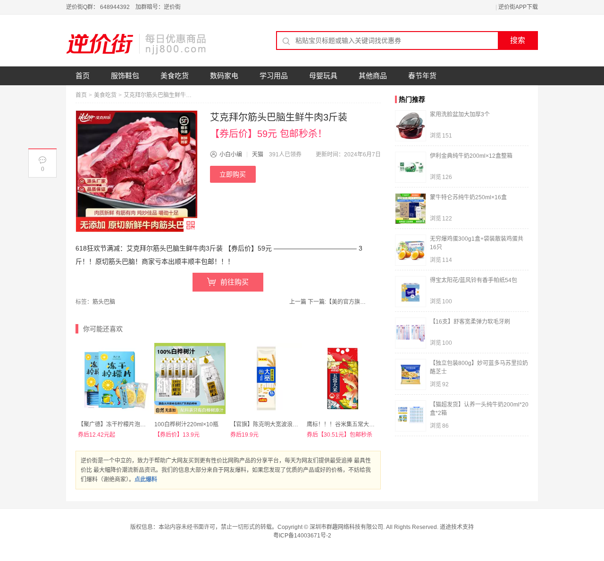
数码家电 (224, 76)
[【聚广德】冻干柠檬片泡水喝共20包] (114, 379)
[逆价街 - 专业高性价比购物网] (137, 44)
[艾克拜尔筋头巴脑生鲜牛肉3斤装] (137, 171)
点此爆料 (145, 479)
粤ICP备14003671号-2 (302, 535)
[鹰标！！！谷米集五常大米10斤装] (342, 379)
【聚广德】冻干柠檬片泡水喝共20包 (123, 424)
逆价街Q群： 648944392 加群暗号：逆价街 (123, 7)
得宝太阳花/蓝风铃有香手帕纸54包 (473, 280)
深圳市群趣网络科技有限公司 (346, 527)
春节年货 (422, 76)
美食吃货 (174, 76)
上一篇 (297, 302)
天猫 (257, 154)
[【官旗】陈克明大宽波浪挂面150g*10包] (266, 379)
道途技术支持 (457, 527)
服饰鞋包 (125, 76)
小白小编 (230, 154)
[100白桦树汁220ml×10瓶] (190, 379)
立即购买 (232, 174)
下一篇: (338, 302)
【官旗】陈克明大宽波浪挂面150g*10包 (281, 424)
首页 (83, 76)
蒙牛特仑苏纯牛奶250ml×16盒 (468, 197)
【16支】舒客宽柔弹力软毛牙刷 (470, 321)
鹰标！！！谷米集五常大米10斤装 (350, 424)
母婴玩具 (323, 76)
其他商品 (373, 76)
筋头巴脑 (103, 302)
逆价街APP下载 (518, 7)
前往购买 (234, 282)
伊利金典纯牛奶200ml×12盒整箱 (471, 156)
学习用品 (274, 76)
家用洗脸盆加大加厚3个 (460, 114)
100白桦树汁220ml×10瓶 (186, 424)
